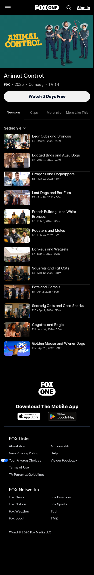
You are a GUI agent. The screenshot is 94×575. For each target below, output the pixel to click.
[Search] (69, 8)
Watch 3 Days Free (47, 96)
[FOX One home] (47, 7)
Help (54, 453)
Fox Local (16, 518)
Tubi (54, 511)
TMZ (54, 518)
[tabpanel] (47, 240)
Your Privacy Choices (25, 460)
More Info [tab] (54, 112)
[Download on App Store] (30, 416)
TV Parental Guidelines (27, 475)
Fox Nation (17, 504)
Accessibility (60, 446)
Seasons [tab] (13, 112)
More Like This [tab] (77, 112)
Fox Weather (19, 511)
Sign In (83, 7)
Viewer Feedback (64, 460)
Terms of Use (19, 467)
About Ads (17, 446)
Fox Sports (59, 504)
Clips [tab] (34, 112)
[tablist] (47, 112)
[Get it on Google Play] (62, 416)
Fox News (16, 497)
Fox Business (61, 497)
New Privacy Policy (23, 453)
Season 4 (12, 128)
